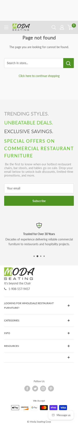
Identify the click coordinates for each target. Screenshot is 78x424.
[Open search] (54, 27)
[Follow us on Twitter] (35, 388)
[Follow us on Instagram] (43, 388)
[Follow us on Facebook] (27, 388)
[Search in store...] (68, 63)
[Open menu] (6, 27)
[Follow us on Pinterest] (51, 388)
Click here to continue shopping (39, 76)
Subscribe (39, 201)
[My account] (62, 27)
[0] (70, 27)
